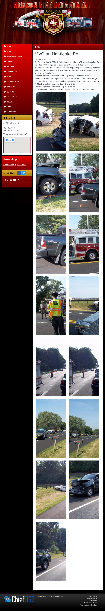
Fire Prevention (13, 81)
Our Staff (11, 91)
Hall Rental (11, 66)
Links (9, 106)
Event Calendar (13, 96)
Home (9, 46)
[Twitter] (24, 173)
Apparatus (11, 86)
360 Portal (21, 165)
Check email (8, 165)
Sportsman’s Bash (14, 56)
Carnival (10, 61)
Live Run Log (12, 71)
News (9, 76)
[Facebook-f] (19, 173)
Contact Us (11, 111)
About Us (10, 101)
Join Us (9, 51)
